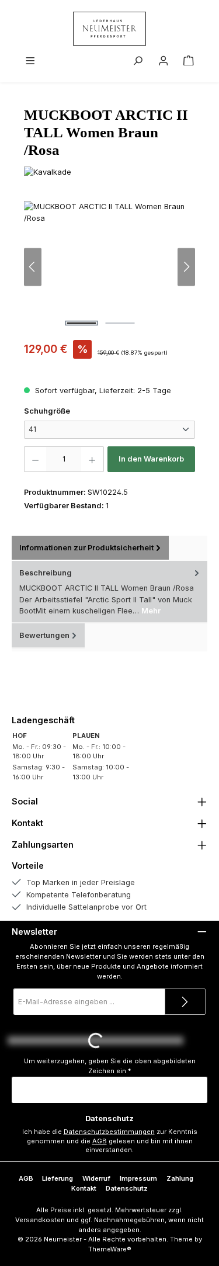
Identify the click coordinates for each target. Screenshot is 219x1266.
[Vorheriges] (32, 267)
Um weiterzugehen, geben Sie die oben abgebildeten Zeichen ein (110, 1066)
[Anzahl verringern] (35, 459)
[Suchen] (138, 61)
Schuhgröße (68, 410)
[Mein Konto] (163, 61)
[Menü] (30, 61)
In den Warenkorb (151, 459)
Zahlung (179, 1178)
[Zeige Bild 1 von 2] (81, 323)
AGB (99, 1141)
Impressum (138, 1178)
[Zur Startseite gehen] (109, 29)
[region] (109, 266)
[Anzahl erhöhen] (92, 459)
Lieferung (57, 1178)
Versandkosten (40, 1220)
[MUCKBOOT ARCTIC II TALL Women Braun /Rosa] (109, 266)
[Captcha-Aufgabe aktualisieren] (194, 1040)
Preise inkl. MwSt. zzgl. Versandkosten (86, 364)
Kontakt (83, 1188)
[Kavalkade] (109, 172)
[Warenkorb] (188, 61)
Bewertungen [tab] (44, 635)
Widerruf (96, 1178)
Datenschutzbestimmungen (109, 1132)
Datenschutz (127, 1188)
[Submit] (185, 1001)
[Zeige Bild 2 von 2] (120, 323)
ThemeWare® (109, 1249)
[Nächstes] (186, 267)
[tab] (90, 548)
